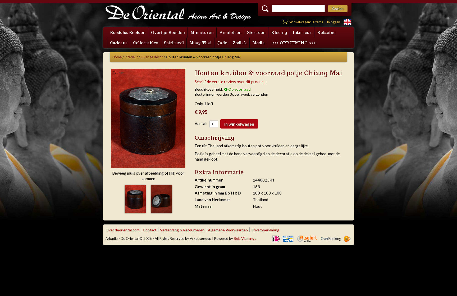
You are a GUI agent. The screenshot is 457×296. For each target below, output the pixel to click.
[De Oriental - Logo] (178, 13)
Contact (150, 230)
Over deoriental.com (122, 230)
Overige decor (152, 57)
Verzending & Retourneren (182, 230)
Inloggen (333, 22)
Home (117, 57)
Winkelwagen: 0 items (306, 22)
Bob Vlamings (245, 238)
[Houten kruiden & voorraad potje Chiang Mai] (135, 199)
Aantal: (201, 123)
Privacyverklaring (265, 230)
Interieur (131, 57)
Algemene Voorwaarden (228, 230)
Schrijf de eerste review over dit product (230, 81)
